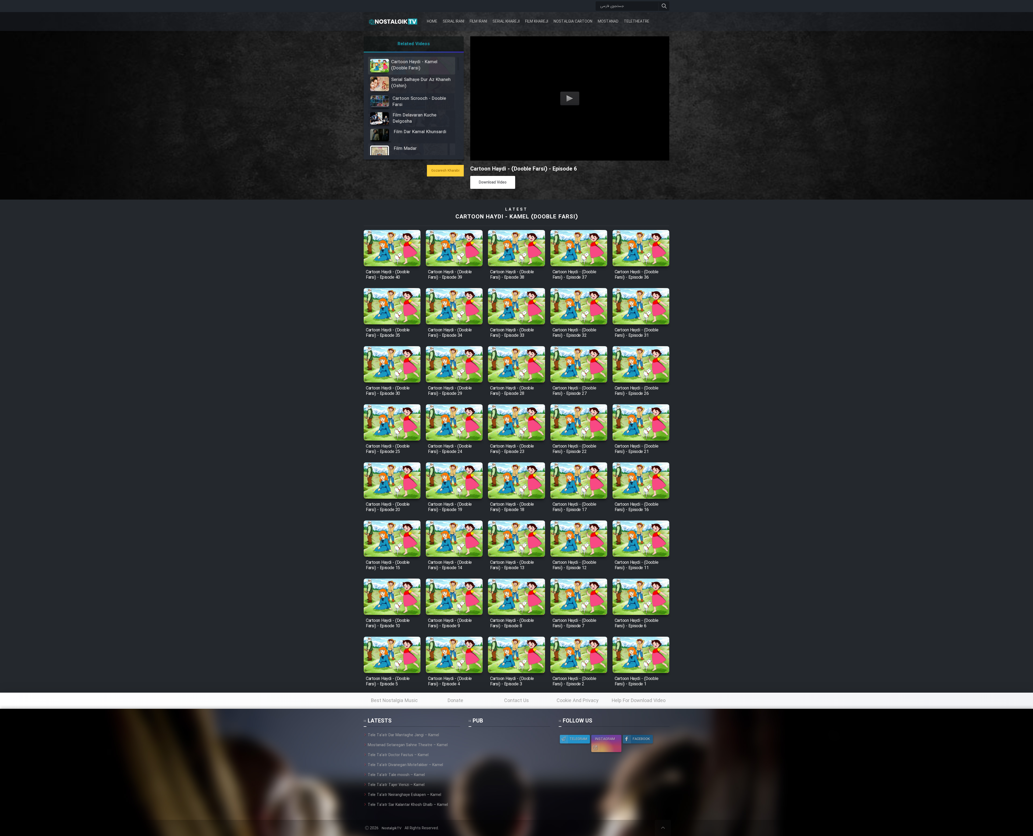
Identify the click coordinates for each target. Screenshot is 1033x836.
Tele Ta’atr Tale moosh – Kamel (396, 775)
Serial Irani (453, 21)
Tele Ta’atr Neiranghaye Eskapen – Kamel (404, 795)
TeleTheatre (636, 21)
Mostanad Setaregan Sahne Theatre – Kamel (408, 745)
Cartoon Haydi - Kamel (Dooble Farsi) (516, 216)
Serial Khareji (506, 21)
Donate (455, 700)
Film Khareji (536, 21)
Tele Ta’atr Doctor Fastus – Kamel (398, 755)
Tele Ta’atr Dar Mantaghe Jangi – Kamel (403, 735)
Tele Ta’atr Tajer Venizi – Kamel (396, 785)
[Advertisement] (509, 765)
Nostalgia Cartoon (573, 21)
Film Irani (478, 21)
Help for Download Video (639, 700)
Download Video (493, 182)
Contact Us (516, 700)
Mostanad (608, 21)
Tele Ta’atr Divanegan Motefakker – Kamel (405, 765)
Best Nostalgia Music (394, 700)
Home (432, 21)
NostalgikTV (391, 828)
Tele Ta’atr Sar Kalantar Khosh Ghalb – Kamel (408, 805)
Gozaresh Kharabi (445, 170)
